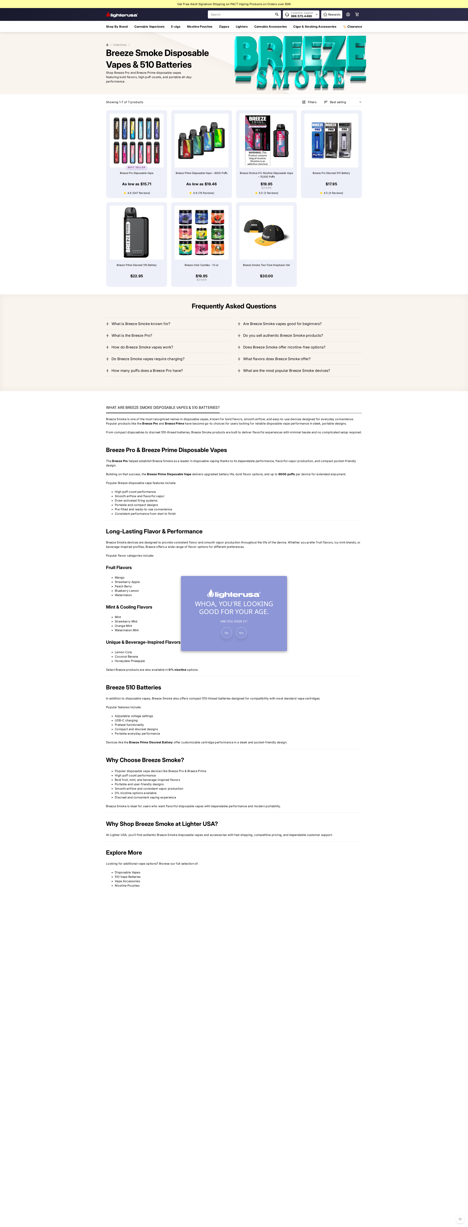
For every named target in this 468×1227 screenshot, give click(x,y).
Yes (241, 633)
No (227, 633)
